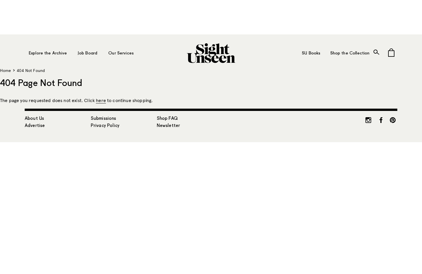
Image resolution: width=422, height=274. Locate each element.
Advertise (35, 125)
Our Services (121, 53)
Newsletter (168, 125)
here (101, 100)
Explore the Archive (48, 53)
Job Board (87, 53)
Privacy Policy (105, 125)
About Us (34, 118)
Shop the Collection (349, 53)
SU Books (311, 53)
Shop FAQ (167, 118)
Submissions (103, 118)
